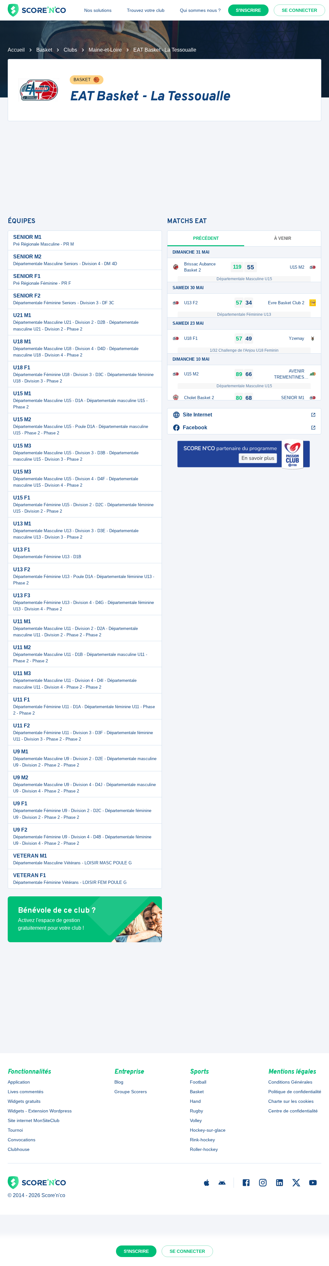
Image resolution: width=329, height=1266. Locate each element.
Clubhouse (19, 1149)
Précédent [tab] (206, 238)
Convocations (21, 1139)
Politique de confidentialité (294, 1091)
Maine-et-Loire (105, 50)
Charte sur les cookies (291, 1101)
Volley (196, 1120)
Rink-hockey (202, 1139)
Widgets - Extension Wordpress (40, 1110)
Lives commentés (25, 1091)
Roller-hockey (204, 1149)
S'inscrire (248, 10)
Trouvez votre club (145, 10)
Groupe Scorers (130, 1091)
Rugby (196, 1110)
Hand (195, 1101)
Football (198, 1082)
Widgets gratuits (24, 1101)
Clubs (70, 50)
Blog (118, 1082)
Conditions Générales (290, 1082)
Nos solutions (97, 10)
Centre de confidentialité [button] (293, 1110)
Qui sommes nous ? (200, 10)
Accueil (16, 50)
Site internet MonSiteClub (33, 1120)
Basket (44, 50)
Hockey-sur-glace (208, 1130)
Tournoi (15, 1130)
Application (19, 1082)
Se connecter (299, 10)
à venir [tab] (282, 238)
